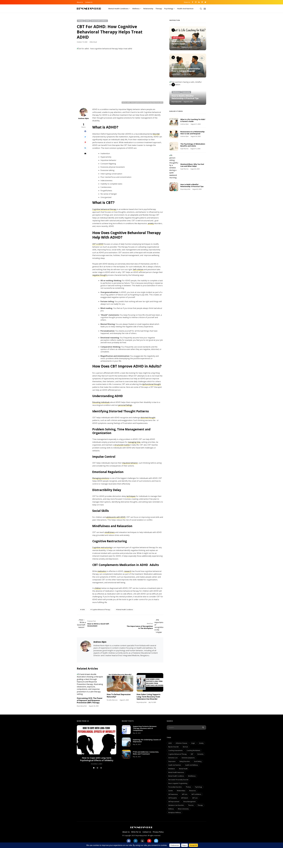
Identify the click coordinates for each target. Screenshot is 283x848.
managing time (134, 442)
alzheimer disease (181, 743)
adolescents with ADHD (115, 517)
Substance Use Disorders (176, 805)
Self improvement (173, 802)
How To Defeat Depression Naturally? (119, 695)
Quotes (170, 791)
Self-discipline (172, 798)
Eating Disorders (185, 761)
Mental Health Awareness (176, 772)
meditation (171, 769)
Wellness (136, 8)
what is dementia (183, 809)
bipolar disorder (173, 747)
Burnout (185, 747)
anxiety (151, 223)
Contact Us (146, 832)
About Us (80, 2)
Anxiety (201, 743)
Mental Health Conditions (118, 8)
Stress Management (189, 802)
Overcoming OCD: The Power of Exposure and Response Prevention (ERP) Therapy (89, 700)
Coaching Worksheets (193, 750)
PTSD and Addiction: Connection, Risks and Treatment (146, 753)
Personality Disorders (175, 787)
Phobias (188, 787)
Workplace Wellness (174, 812)
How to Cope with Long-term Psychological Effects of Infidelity (96, 759)
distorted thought (148, 417)
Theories (191, 805)
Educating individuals (101, 402)
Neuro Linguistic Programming (177, 783)
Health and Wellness (191, 765)
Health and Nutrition (185, 8)
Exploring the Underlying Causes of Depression (147, 741)
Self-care (184, 794)
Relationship (148, 8)
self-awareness (173, 794)
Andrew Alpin (83, 118)
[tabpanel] (96, 745)
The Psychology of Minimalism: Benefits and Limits (192, 145)
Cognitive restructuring (102, 547)
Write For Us (136, 832)
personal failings (125, 405)
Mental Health (183, 769)
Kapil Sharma (184, 149)
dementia (200, 754)
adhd (83, 610)
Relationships (181, 791)
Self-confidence (196, 794)
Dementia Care (173, 758)
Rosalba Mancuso (112, 700)
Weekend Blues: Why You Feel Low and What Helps (192, 165)
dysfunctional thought (151, 384)
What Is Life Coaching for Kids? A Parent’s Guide (187, 42)
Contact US (88, 2)
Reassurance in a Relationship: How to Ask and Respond (186, 70)
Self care (195, 798)
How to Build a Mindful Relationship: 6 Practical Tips (185, 97)
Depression (172, 761)
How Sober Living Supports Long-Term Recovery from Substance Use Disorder (148, 696)
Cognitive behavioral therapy (104, 209)
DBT (192, 754)
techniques (131, 496)
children (97, 588)
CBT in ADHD (97, 244)
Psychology (168, 8)
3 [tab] (101, 767)
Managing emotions (100, 478)
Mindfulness (192, 776)
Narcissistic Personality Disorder (178, 780)
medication (101, 571)
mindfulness (110, 532)
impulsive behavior (130, 463)
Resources (192, 791)
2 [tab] (97, 767)
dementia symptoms (188, 758)
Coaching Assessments (175, 750)
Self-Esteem (184, 798)
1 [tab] (93, 767)
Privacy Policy (158, 832)
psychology (198, 787)
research (127, 571)
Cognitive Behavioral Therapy (101, 610)
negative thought (99, 275)
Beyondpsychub (82, 706)
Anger (193, 743)
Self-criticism (138, 269)
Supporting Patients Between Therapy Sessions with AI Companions (145, 728)
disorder (156, 134)
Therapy (158, 8)
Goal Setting (197, 761)
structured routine (122, 445)
